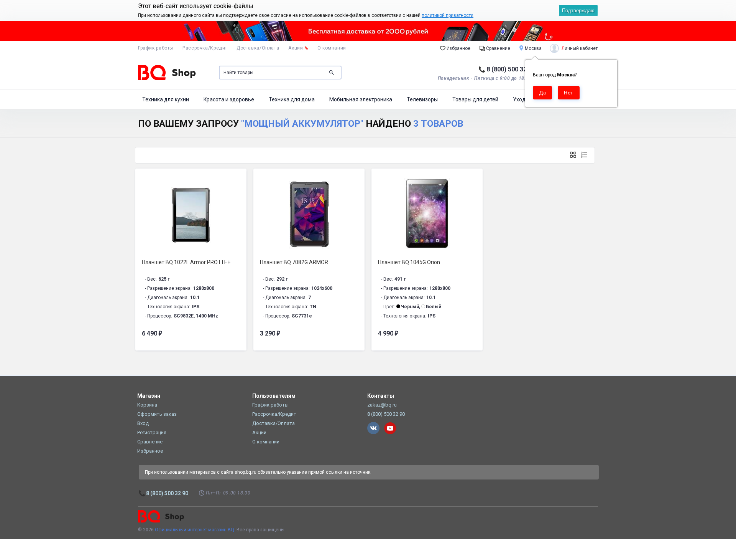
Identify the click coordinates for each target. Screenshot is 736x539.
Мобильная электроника (360, 99)
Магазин (148, 396)
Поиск (331, 72)
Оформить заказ (157, 414)
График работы (155, 48)
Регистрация (151, 432)
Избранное (457, 48)
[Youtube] (390, 428)
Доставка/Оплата (258, 48)
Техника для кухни (165, 99)
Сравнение (497, 48)
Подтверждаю (578, 10)
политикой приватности (447, 15)
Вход (143, 423)
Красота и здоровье (229, 99)
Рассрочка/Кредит (204, 48)
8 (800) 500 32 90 (510, 69)
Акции (298, 48)
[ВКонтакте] (373, 428)
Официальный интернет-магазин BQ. (195, 529)
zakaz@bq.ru (382, 405)
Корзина (147, 405)
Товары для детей (475, 99)
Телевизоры (422, 99)
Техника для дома (292, 99)
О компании (331, 48)
